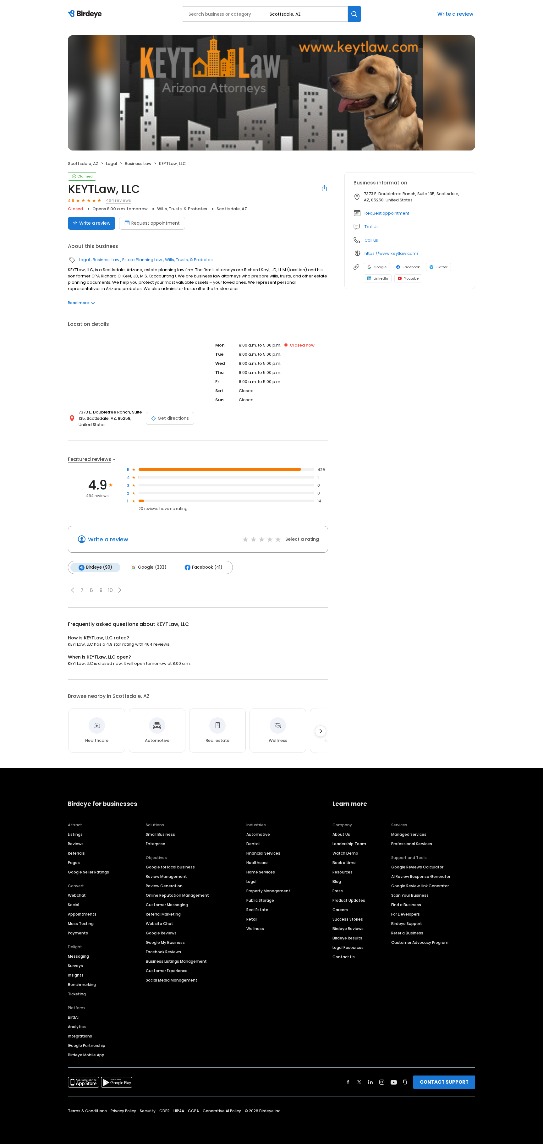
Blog (336, 881)
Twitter (441, 267)
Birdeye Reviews (348, 928)
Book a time (344, 862)
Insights (76, 975)
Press (337, 891)
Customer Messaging (167, 904)
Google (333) (152, 567)
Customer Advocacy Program (419, 942)
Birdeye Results (347, 938)
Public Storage (260, 900)
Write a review (455, 14)
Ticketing (77, 994)
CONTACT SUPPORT (444, 1082)
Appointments (82, 914)
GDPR (164, 1111)
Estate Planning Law (142, 260)
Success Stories (347, 919)
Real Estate (257, 909)
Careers (340, 909)
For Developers (405, 914)
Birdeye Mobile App (86, 1055)
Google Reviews (161, 933)
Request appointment (155, 223)
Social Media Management (171, 980)
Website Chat (159, 923)
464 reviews (118, 200)
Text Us (372, 227)
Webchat (77, 895)
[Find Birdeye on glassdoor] (405, 1082)
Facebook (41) (207, 567)
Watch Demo (345, 853)
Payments (78, 933)
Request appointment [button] (387, 213)
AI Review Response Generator (420, 876)
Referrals (76, 853)
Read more (78, 302)
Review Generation (164, 886)
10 (110, 590)
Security (148, 1111)
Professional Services (411, 843)
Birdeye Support (406, 923)
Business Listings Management (176, 961)
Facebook (411, 267)
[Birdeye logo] (86, 14)
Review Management (166, 876)
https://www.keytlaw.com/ (392, 253)
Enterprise (155, 843)
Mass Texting (81, 923)
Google (380, 267)
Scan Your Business (410, 895)
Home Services (260, 872)
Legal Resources (348, 947)
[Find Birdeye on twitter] (359, 1082)
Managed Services (408, 834)
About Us (341, 834)
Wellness (255, 928)
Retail (251, 919)
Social (73, 904)
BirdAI (73, 1017)
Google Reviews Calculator (417, 867)
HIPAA (178, 1111)
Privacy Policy (123, 1111)
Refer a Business (407, 933)
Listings (75, 834)
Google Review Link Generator (420, 886)
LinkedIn (381, 278)
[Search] (354, 14)
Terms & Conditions (87, 1111)
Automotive (258, 834)
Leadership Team (349, 843)
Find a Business (406, 904)
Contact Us (343, 957)
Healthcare (257, 862)
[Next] (320, 731)
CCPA (193, 1111)
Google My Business (165, 942)
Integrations (80, 1036)
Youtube (411, 278)
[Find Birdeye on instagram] (381, 1082)
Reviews (76, 843)
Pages (74, 862)
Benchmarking (82, 984)
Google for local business (170, 867)
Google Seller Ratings (88, 872)
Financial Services (263, 853)
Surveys (75, 965)
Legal (111, 164)
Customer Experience (167, 970)
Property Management (268, 891)
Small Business (160, 834)
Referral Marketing (163, 914)
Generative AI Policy (222, 1111)
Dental (253, 843)
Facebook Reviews (163, 952)
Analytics (77, 1026)
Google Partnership (86, 1045)
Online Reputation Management (177, 895)
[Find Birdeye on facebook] (348, 1082)
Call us (371, 240)
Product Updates (348, 900)
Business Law (138, 164)
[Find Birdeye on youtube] (394, 1082)
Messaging (78, 956)
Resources (342, 872)
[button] (72, 590)
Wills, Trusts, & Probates (182, 209)
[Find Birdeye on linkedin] (370, 1082)
